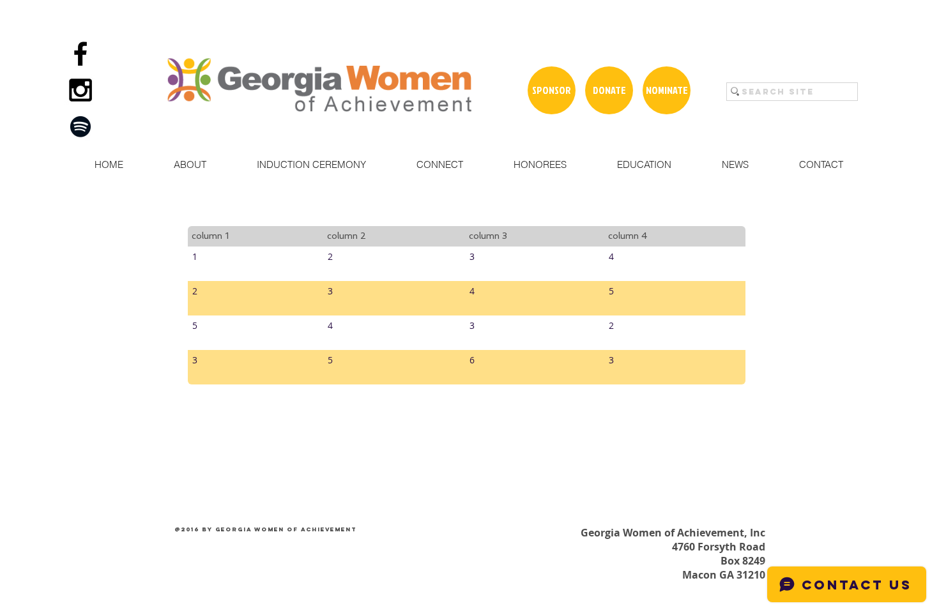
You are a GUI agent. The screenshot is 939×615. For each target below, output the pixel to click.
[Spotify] (80, 126)
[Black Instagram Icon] (80, 90)
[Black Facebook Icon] (80, 54)
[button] (189, 165)
